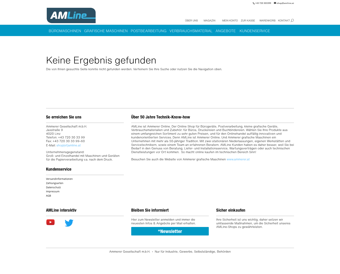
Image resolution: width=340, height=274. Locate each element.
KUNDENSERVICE (255, 30)
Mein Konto (229, 20)
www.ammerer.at (238, 159)
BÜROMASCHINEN (65, 30)
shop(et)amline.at (68, 145)
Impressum (53, 191)
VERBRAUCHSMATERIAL (190, 30)
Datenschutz (53, 187)
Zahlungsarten (54, 183)
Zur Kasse (248, 20)
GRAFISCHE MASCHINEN (106, 30)
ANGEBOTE (226, 30)
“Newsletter (170, 231)
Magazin (209, 20)
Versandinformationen (59, 178)
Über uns (191, 20)
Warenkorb (266, 20)
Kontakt (284, 20)
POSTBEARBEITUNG (148, 30)
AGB (48, 195)
